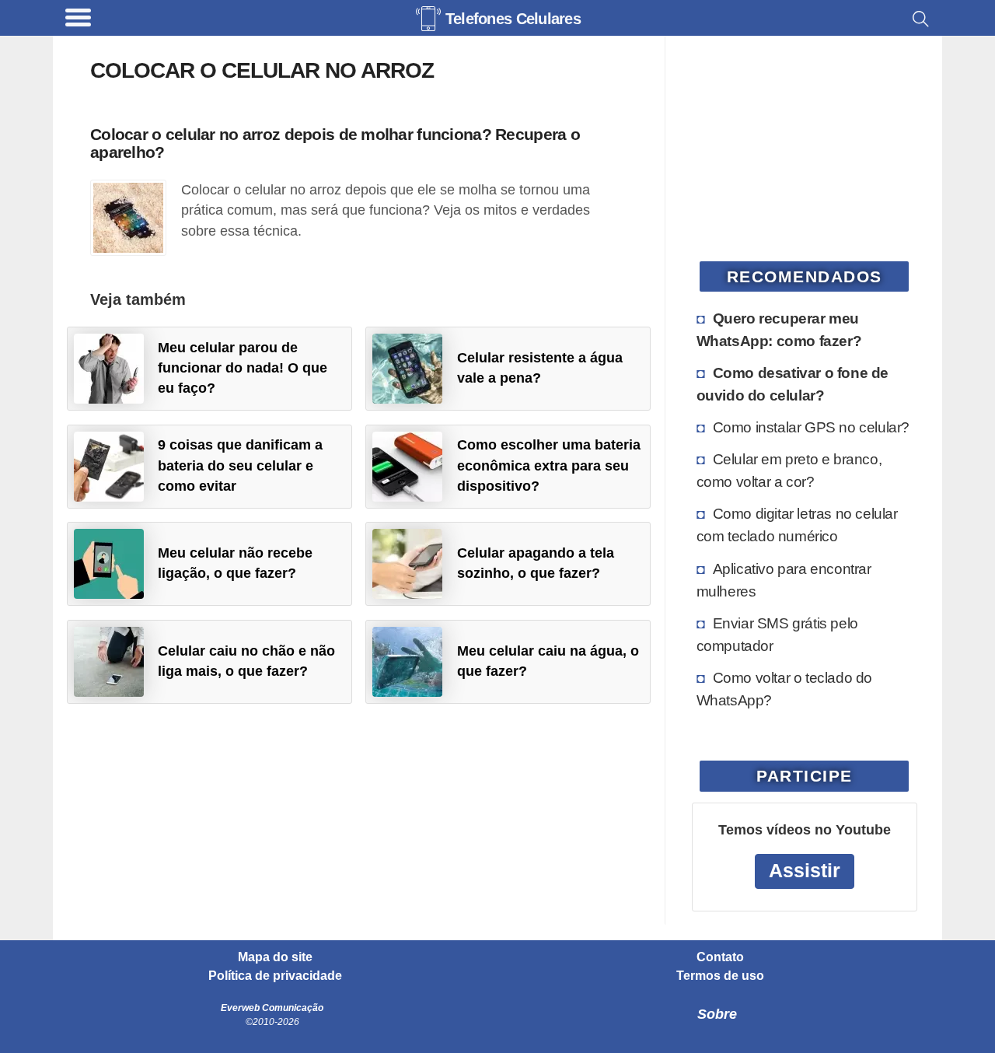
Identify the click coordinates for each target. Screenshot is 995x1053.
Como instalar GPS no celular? (811, 427)
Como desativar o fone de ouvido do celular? (792, 384)
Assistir (804, 870)
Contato (720, 957)
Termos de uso (720, 976)
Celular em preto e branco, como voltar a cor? (789, 470)
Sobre (717, 1014)
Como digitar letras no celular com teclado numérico (797, 524)
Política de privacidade (275, 976)
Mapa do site (275, 957)
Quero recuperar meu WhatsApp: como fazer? (779, 329)
